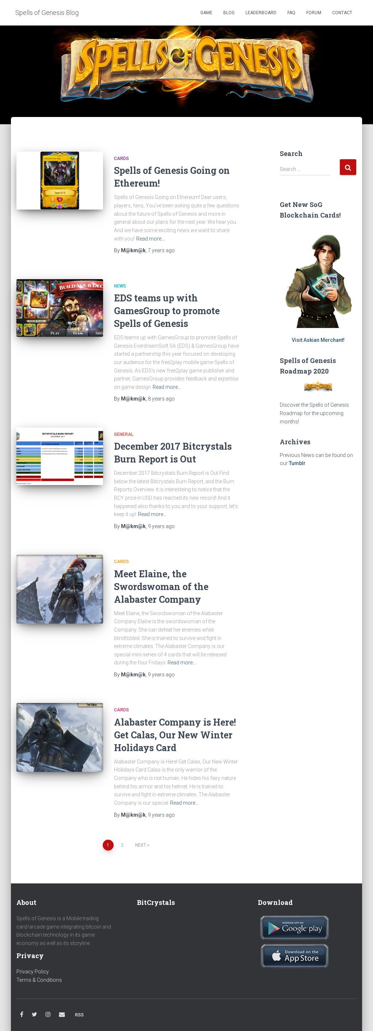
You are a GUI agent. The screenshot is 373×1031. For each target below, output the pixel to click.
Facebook (21, 1014)
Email (61, 1014)
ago (161, 250)
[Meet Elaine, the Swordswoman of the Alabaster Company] (59, 589)
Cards (121, 158)
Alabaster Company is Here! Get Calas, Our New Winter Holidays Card (175, 735)
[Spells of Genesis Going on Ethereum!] (59, 181)
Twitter (34, 1014)
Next (140, 845)
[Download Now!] (294, 927)
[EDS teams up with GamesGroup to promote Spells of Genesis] (59, 308)
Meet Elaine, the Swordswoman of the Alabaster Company (161, 586)
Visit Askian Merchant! (318, 340)
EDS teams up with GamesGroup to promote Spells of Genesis (167, 310)
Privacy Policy (32, 972)
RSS (79, 1015)
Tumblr (297, 463)
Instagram (48, 1014)
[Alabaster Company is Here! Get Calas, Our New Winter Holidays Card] (59, 737)
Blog (229, 12)
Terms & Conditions (39, 980)
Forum (313, 12)
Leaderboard (261, 12)
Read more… (150, 239)
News (120, 286)
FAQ (291, 12)
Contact (342, 12)
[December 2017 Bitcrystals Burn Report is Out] (59, 456)
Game (205, 12)
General (123, 434)
